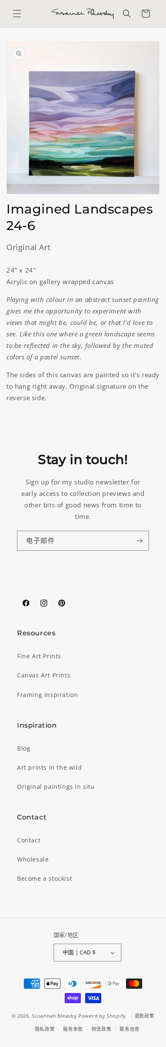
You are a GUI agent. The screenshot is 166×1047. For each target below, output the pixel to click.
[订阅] (139, 541)
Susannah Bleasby (54, 1016)
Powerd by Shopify (102, 1016)
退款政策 (145, 1016)
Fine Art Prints (39, 656)
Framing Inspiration (47, 695)
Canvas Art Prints (43, 675)
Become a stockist (44, 878)
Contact (28, 840)
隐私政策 (45, 1029)
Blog (23, 748)
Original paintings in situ (56, 786)
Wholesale (33, 859)
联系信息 (130, 1029)
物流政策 (102, 1029)
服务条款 (73, 1029)
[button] (17, 13)
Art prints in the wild (49, 767)
